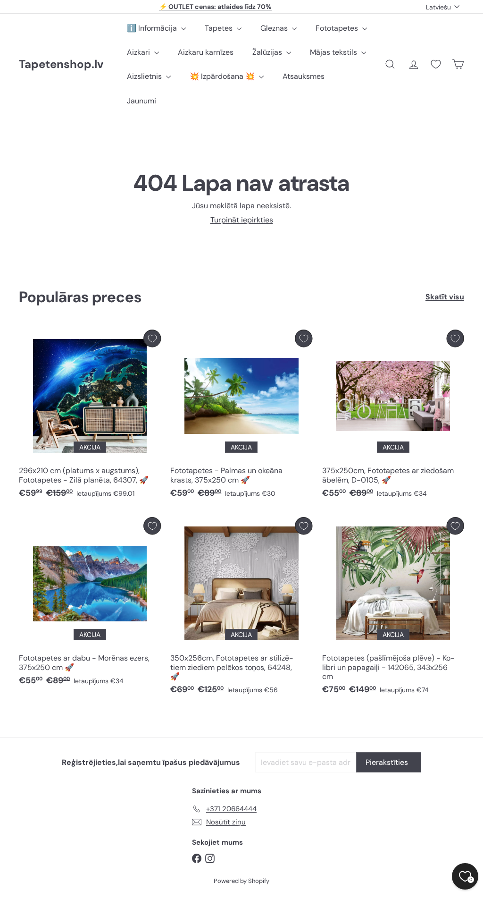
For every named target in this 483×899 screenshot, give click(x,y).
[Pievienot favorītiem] (152, 338)
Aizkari (139, 52)
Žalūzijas (268, 52)
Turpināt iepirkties (241, 220)
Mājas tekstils (334, 52)
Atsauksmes (304, 76)
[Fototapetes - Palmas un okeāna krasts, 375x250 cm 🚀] (241, 416)
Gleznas (275, 28)
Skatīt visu (444, 296)
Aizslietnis (145, 76)
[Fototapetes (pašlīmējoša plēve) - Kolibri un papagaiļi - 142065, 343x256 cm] (393, 608)
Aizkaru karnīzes (205, 52)
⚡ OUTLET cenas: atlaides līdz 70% (215, 6)
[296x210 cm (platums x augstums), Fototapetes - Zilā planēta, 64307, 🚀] (90, 416)
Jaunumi (141, 101)
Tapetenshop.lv (61, 64)
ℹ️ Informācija (153, 28)
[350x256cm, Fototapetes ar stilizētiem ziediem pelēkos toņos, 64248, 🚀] (241, 608)
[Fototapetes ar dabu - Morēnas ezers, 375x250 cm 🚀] (90, 603)
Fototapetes (338, 28)
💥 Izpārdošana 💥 (223, 76)
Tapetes (219, 28)
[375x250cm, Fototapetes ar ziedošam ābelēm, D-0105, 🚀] (393, 416)
